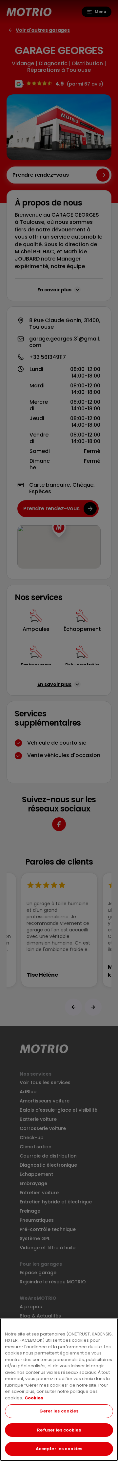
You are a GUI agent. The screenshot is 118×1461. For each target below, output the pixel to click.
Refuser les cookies (59, 1430)
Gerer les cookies (58, 1411)
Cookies (34, 1398)
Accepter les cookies (59, 1449)
